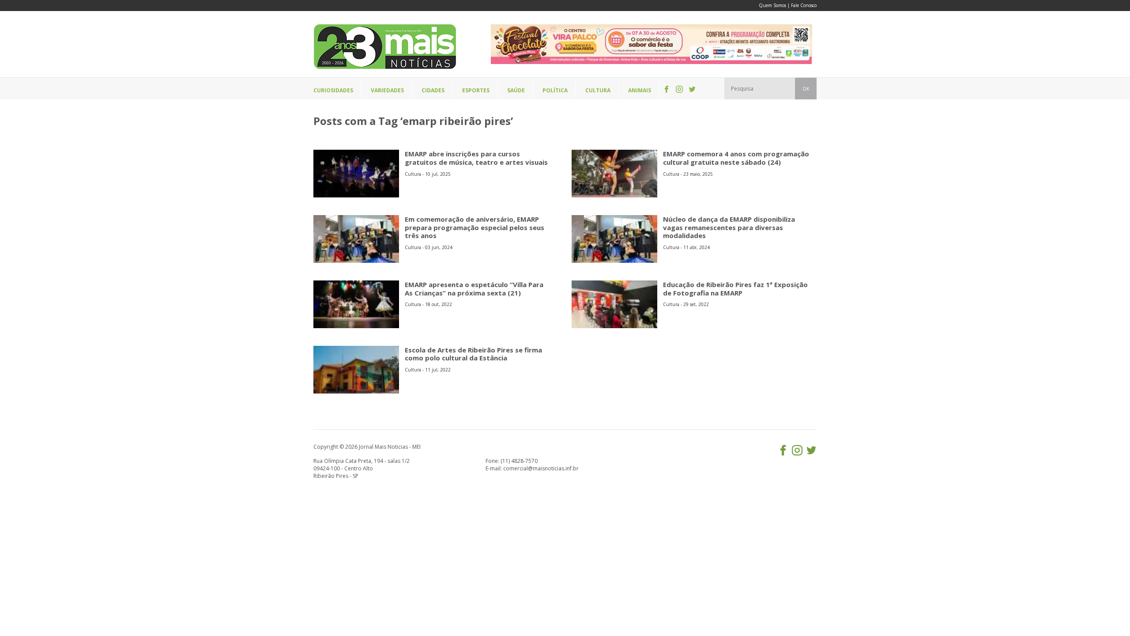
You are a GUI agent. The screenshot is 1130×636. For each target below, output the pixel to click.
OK (805, 89)
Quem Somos (772, 5)
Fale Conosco (804, 5)
